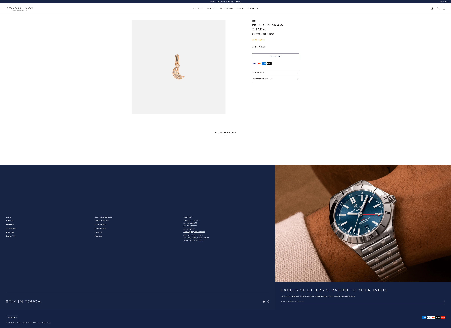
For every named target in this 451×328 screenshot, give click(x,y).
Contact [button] (187, 217)
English (443, 2)
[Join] (443, 301)
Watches (10, 220)
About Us (10, 232)
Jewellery (10, 224)
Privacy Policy (100, 224)
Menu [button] (8, 217)
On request (260, 40)
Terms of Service (102, 220)
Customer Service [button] (103, 217)
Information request (262, 79)
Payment (98, 232)
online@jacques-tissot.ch (194, 232)
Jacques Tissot (15, 323)
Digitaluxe (46, 323)
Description (258, 73)
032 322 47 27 (189, 229)
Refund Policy (100, 228)
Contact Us (11, 236)
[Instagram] (268, 301)
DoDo (254, 21)
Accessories (11, 228)
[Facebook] (264, 301)
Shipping (98, 236)
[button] (198, 8)
